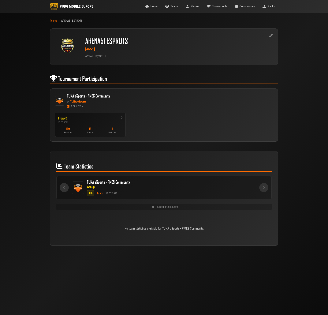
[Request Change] (271, 35)
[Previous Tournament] (64, 187)
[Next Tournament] (263, 187)
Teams (53, 20)
